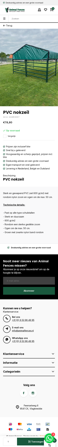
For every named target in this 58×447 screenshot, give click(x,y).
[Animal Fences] (12, 9)
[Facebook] (24, 393)
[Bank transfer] (38, 424)
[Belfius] (20, 430)
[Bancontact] (48, 424)
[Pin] (38, 430)
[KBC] (29, 430)
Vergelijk (12, 136)
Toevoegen (37, 441)
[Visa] (29, 424)
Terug (9, 25)
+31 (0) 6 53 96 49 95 (23, 320)
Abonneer (29, 290)
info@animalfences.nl (23, 330)
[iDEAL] (10, 424)
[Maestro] (10, 430)
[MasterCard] (20, 424)
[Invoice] (48, 430)
